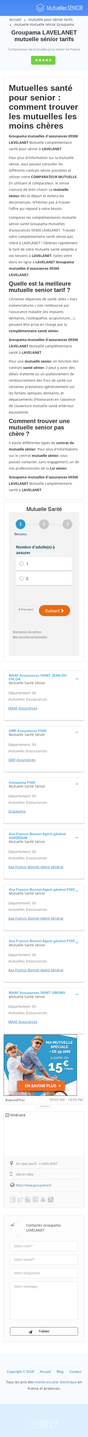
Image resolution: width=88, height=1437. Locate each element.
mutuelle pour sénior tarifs (50, 19)
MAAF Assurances (22, 708)
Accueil (15, 19)
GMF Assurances (21, 759)
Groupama (17, 811)
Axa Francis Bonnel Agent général (35, 867)
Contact (75, 1372)
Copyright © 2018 (20, 1372)
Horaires (45, 1106)
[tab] (44, 678)
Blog (60, 1372)
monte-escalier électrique (56, 1382)
